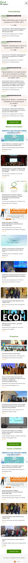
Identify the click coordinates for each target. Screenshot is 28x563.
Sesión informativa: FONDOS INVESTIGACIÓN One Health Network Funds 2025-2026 (12, 224)
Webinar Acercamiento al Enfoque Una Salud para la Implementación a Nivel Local (13, 250)
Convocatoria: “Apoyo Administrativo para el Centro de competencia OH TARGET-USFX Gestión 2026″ (14, 30)
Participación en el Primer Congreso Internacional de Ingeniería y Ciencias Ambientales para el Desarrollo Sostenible (12, 197)
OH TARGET (4, 4)
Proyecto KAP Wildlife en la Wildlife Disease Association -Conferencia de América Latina (12, 432)
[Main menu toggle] (26, 3)
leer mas (4, 37)
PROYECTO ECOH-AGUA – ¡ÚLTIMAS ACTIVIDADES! (12, 324)
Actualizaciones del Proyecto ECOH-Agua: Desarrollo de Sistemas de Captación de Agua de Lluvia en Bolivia (14, 406)
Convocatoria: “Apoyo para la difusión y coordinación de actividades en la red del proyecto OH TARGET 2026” (13, 110)
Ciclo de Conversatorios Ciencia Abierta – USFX (13, 540)
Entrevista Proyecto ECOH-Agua (11, 353)
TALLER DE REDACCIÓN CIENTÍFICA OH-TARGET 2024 (13, 301)
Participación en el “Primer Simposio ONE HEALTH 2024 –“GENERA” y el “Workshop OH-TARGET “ (13, 170)
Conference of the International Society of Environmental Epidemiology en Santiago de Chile (14, 276)
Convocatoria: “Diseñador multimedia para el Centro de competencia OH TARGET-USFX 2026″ (14, 56)
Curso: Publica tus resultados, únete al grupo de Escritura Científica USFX (13, 144)
